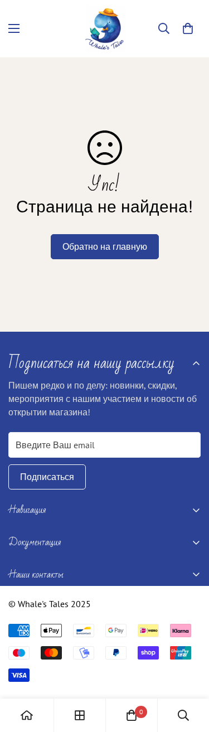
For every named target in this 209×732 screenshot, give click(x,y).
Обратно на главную (104, 246)
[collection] (79, 715)
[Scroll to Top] (189, 673)
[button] (188, 28)
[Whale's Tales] (104, 28)
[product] (26, 715)
